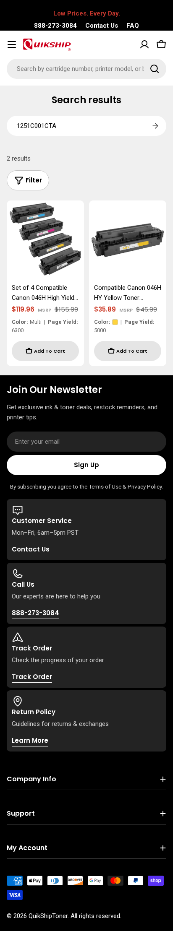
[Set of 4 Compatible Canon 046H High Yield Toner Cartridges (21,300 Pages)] (45, 239)
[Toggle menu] (12, 44)
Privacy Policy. (145, 486)
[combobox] (86, 69)
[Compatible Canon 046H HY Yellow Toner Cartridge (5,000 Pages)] (127, 239)
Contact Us (101, 25)
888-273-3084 (55, 25)
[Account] (144, 44)
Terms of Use (105, 486)
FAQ (132, 25)
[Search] (154, 69)
